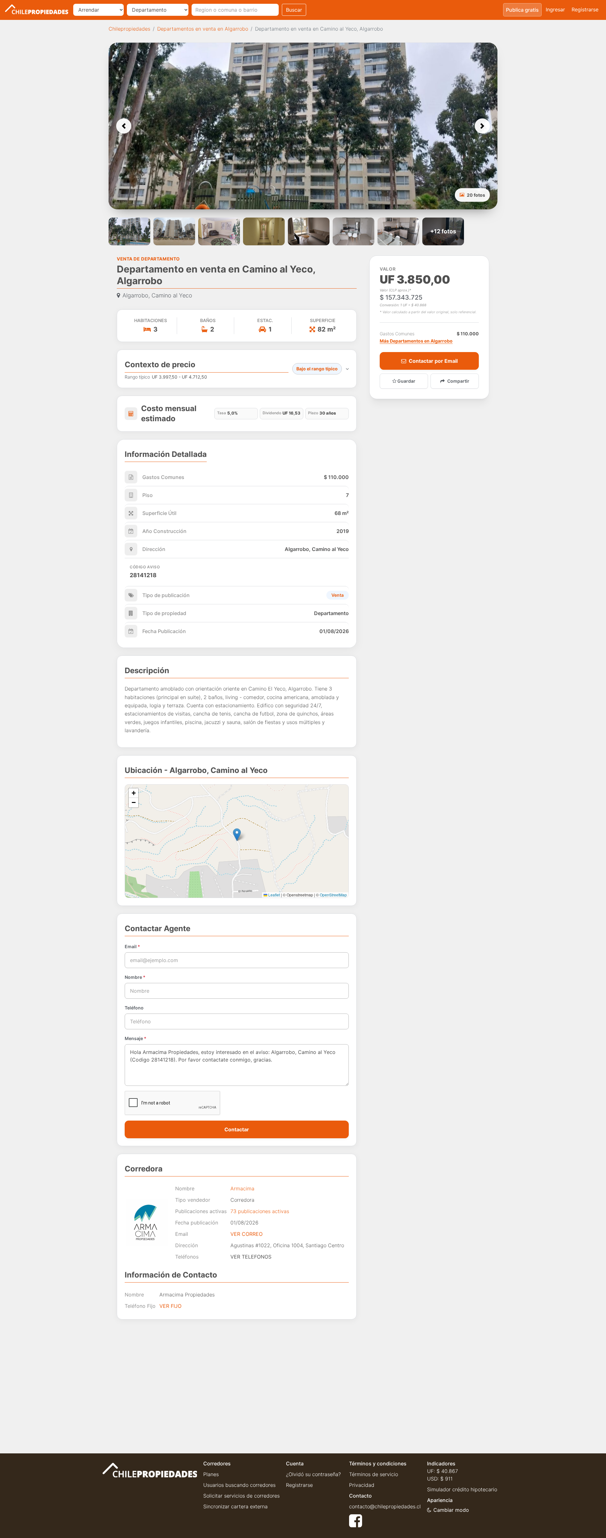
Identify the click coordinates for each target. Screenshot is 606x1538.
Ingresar (555, 9)
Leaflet (273, 894)
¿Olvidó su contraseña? (313, 1474)
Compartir (458, 381)
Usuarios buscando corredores (239, 1485)
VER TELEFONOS (250, 1257)
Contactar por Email (433, 361)
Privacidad (361, 1485)
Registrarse (585, 9)
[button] (123, 126)
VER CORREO (246, 1234)
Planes (211, 1474)
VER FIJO (170, 1306)
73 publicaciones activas (259, 1211)
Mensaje (135, 1038)
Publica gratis (522, 10)
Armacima (242, 1188)
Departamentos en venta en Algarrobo (202, 29)
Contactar (236, 1129)
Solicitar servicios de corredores (241, 1496)
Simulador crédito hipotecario (462, 1489)
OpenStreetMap (333, 894)
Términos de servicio (373, 1474)
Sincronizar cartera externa (235, 1506)
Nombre (135, 977)
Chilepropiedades (129, 29)
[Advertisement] (237, 1381)
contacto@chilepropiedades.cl (385, 1506)
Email (132, 946)
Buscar (294, 10)
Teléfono (134, 1007)
